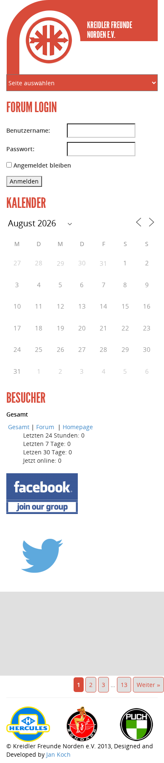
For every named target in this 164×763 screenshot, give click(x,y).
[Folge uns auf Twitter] (42, 555)
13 (124, 685)
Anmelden (24, 181)
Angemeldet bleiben (42, 165)
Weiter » (148, 685)
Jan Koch (58, 754)
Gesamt (18, 427)
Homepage (78, 427)
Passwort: (20, 149)
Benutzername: (28, 130)
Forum (46, 427)
